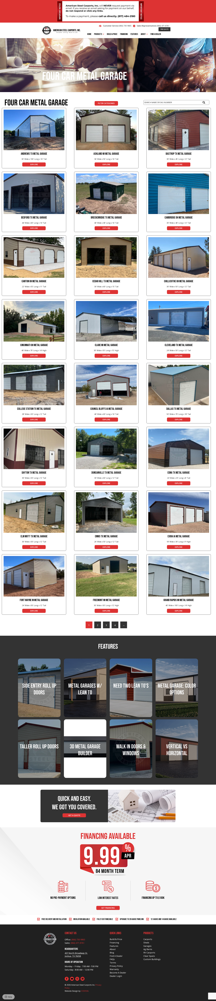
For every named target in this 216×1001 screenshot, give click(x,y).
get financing (108, 908)
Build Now (85, 757)
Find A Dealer (116, 956)
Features (114, 946)
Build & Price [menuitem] (112, 34)
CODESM (84, 991)
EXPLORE (34, 164)
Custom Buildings (152, 959)
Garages (147, 946)
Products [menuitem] (98, 34)
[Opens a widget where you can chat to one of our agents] (8, 997)
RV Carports (149, 952)
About (113, 949)
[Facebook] (67, 979)
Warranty (114, 969)
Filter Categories (106, 103)
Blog (112, 952)
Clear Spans (149, 956)
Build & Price (116, 939)
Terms (113, 962)
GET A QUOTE (74, 815)
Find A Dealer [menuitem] (155, 34)
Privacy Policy (116, 966)
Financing (114, 942)
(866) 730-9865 (125, 26)
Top (211, 996)
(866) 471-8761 (163, 26)
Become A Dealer (118, 972)
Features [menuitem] (134, 34)
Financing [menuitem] (124, 34)
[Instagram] (77, 979)
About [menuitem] (143, 34)
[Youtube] (72, 979)
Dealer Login (116, 976)
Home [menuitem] (89, 34)
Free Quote (164, 29)
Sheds (146, 942)
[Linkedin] (82, 979)
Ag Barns (147, 949)
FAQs (112, 959)
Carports (147, 939)
